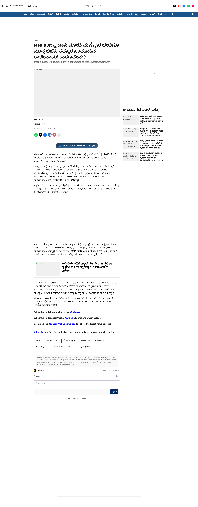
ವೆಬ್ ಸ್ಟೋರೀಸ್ (108, 14)
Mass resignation (42, 346)
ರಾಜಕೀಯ (41, 14)
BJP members (100, 340)
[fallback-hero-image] (131, 120)
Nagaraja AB (39, 124)
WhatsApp (75, 312)
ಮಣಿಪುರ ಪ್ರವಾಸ (83, 346)
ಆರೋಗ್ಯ (143, 14)
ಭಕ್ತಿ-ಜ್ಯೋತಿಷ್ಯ (132, 14)
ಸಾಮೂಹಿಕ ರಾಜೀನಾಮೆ (63, 346)
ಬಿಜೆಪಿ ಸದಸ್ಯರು (69, 340)
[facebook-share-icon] (45, 136)
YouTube (68, 318)
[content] (73, 318)
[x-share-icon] (40, 136)
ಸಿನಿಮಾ (75, 14)
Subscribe (32, 6)
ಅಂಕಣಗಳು (87, 14)
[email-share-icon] (54, 136)
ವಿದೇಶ (58, 14)
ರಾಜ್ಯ (26, 14)
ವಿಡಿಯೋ (120, 14)
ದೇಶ (32, 14)
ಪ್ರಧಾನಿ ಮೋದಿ (53, 340)
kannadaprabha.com (43, 360)
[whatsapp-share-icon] (36, 136)
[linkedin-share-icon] (50, 136)
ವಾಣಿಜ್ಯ (66, 14)
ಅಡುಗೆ (152, 14)
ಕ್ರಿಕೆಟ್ (50, 14)
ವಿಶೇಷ (97, 14)
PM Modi (39, 340)
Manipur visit (85, 340)
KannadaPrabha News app (62, 324)
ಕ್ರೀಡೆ (160, 14)
